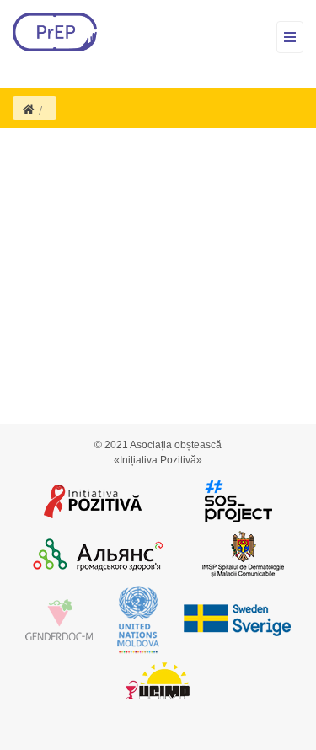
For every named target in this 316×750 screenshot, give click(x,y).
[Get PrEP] (55, 32)
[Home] (29, 109)
